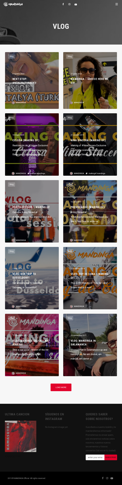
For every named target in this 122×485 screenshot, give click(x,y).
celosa (33, 173)
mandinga (41, 173)
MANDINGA (21, 102)
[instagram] (70, 4)
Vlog (12, 56)
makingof (92, 173)
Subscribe (110, 457)
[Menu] (116, 4)
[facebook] (63, 4)
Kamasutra (13, 456)
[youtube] (76, 4)
